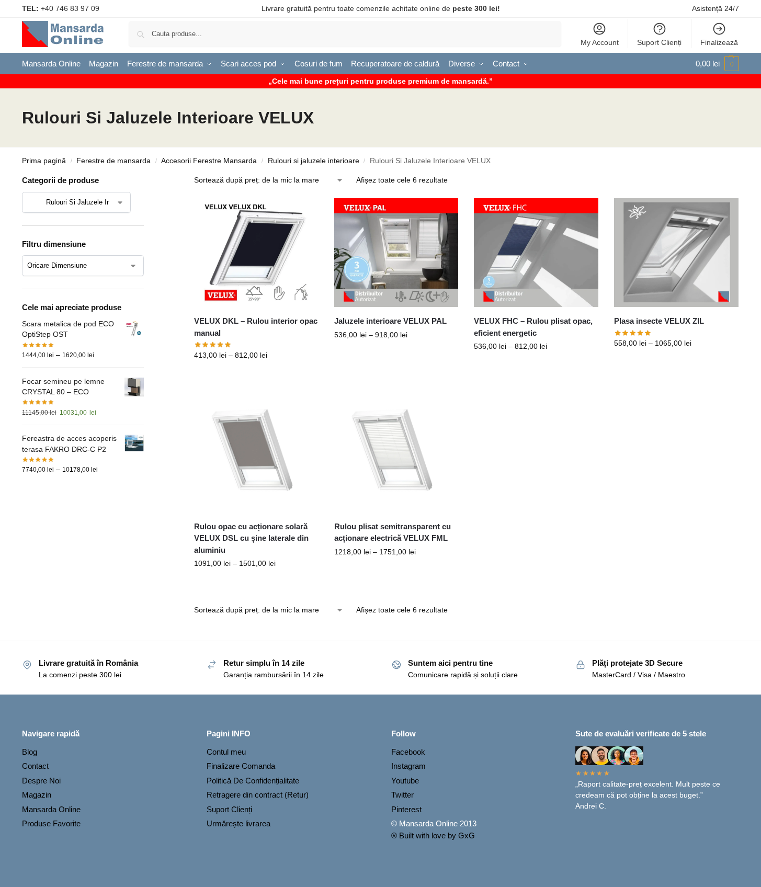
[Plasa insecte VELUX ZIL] (676, 252)
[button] (717, 63)
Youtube (405, 780)
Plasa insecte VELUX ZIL (659, 320)
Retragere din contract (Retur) (258, 794)
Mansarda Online (51, 809)
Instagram (408, 765)
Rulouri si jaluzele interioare (313, 161)
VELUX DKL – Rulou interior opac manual (255, 326)
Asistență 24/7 (715, 8)
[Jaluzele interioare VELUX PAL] (396, 252)
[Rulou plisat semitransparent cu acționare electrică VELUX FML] (396, 450)
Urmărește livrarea (238, 823)
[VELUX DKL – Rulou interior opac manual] (256, 252)
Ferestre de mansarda (113, 161)
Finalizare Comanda (241, 765)
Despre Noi (41, 780)
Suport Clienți (659, 42)
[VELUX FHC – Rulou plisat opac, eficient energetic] (536, 252)
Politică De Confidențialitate (253, 780)
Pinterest (406, 809)
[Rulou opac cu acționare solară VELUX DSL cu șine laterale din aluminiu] (256, 450)
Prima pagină (44, 161)
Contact (35, 765)
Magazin (36, 794)
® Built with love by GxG (433, 835)
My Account (600, 42)
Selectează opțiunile (256, 377)
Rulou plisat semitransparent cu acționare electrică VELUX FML (392, 532)
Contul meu (226, 751)
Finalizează (719, 42)
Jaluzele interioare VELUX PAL (390, 320)
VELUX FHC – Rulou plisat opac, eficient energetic (533, 326)
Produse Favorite (51, 823)
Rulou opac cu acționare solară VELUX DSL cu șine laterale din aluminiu (251, 538)
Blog (29, 751)
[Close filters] (147, 181)
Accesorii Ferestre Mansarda (209, 161)
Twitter (402, 794)
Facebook (408, 751)
